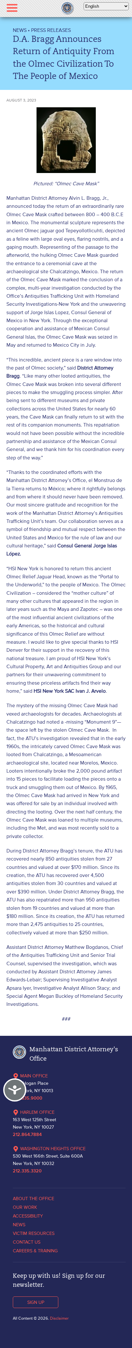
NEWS (20, 30)
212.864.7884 (27, 1134)
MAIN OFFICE (34, 1075)
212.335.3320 (27, 1171)
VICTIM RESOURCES (33, 1233)
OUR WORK (25, 1207)
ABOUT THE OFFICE (33, 1198)
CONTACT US (26, 1242)
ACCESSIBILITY (28, 1215)
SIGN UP (35, 1302)
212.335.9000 (27, 1098)
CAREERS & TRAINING (35, 1250)
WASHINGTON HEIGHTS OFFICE (53, 1148)
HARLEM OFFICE (37, 1112)
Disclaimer (59, 1318)
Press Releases (51, 30)
